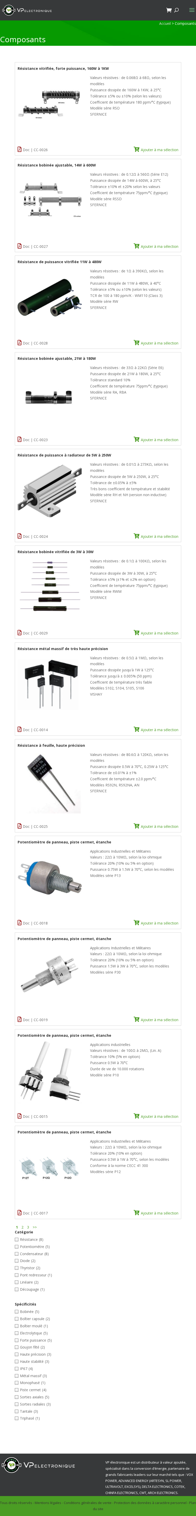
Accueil (165, 23)
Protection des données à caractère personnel (150, 1502)
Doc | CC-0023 (35, 439)
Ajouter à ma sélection (159, 150)
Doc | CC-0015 (35, 1116)
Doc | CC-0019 (35, 1019)
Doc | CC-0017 (35, 1213)
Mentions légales (48, 1502)
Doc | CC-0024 (35, 536)
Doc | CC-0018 (35, 923)
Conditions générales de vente (88, 1502)
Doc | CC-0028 (35, 343)
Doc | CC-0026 (35, 149)
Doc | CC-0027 (35, 246)
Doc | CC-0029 (35, 633)
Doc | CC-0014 (35, 729)
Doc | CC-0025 (35, 826)
